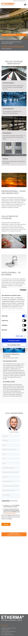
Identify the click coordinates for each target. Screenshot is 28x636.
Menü (25, 4)
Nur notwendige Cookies (14, 345)
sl (26, 1)
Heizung (7, 41)
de (13, 1)
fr (20, 1)
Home (2, 41)
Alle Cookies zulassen (14, 340)
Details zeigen (19, 336)
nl (15, 1)
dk (22, 1)
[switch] (24, 320)
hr (24, 1)
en (18, 1)
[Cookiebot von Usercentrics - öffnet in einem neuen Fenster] (20, 290)
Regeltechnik (12, 41)
